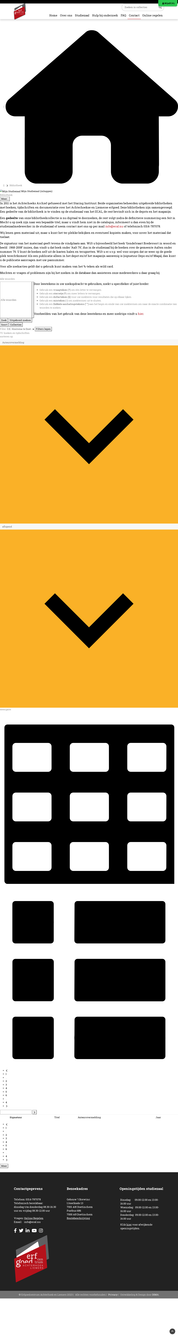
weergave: (5, 709)
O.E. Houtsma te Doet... (20, 329)
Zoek (4, 320)
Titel (57, 1117)
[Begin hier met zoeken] (92, 106)
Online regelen (152, 15)
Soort (4, 324)
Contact (134, 15)
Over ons (66, 15)
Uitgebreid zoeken (20, 320)
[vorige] (7, 1070)
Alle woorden (7, 278)
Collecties (16, 324)
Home (53, 15)
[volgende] (7, 1106)
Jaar (158, 1117)
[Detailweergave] (89, 979)
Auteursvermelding (89, 1117)
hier (140, 313)
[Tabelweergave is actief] (89, 801)
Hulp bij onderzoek (105, 15)
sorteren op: (6, 336)
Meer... (5, 198)
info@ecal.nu (114, 226)
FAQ (123, 15)
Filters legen (43, 329)
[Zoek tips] (33, 300)
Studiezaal (82, 15)
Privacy (113, 1294)
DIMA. (155, 1294)
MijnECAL (169, 3)
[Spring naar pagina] (34, 1112)
